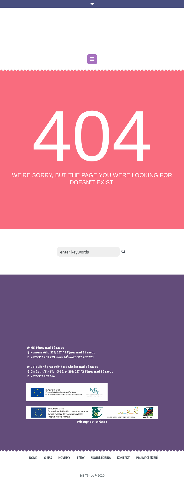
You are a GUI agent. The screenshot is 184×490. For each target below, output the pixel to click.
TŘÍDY (81, 458)
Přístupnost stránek (92, 421)
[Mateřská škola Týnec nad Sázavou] (92, 32)
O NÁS (48, 458)
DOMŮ (33, 458)
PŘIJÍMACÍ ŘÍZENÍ (147, 458)
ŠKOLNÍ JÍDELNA (101, 458)
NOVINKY (64, 458)
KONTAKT (123, 458)
